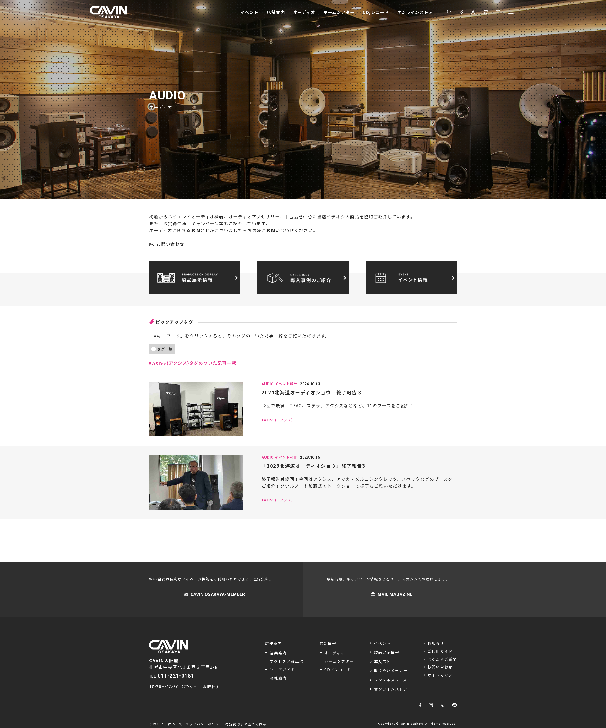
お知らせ (435, 643)
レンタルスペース (390, 680)
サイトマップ (440, 675)
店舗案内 (276, 12)
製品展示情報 (386, 652)
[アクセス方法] (461, 12)
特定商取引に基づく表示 (246, 724)
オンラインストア (415, 12)
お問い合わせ (170, 244)
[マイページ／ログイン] (473, 12)
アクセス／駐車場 (286, 661)
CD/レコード (376, 12)
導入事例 (382, 661)
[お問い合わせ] (498, 12)
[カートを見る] (485, 12)
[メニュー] (512, 12)
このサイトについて (166, 724)
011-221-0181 (176, 676)
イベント (249, 12)
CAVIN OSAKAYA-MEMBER (218, 594)
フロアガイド (282, 669)
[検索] (449, 12)
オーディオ (304, 12)
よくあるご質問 (442, 659)
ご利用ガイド (440, 651)
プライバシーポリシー (204, 724)
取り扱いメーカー (391, 670)
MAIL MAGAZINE (395, 594)
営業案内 (278, 653)
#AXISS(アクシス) (277, 420)
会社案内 (278, 678)
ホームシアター (338, 12)
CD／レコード (337, 669)
